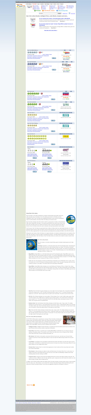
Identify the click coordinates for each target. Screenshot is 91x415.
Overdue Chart (46, 55)
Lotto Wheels (34, 57)
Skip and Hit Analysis (36, 58)
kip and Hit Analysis (62, 6)
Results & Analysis (36, 1)
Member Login (60, 1)
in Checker (43, 7)
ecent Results (35, 5)
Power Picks (35, 55)
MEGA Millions (28, 4)
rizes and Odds (70, 7)
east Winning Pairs (70, 6)
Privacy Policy (25, 402)
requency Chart (52, 5)
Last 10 (44, 54)
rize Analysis (60, 5)
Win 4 (58, 4)
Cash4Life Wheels (35, 108)
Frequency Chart (40, 55)
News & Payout (30, 58)
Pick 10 (55, 4)
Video (42, 1)
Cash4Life (42, 4)
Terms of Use (34, 402)
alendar (34, 6)
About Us (20, 402)
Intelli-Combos (29, 55)
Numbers (61, 4)
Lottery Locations (54, 1)
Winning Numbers (22, 1)
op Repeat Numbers (53, 7)
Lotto (38, 4)
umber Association (61, 7)
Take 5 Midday (47, 4)
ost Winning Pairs (70, 5)
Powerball (34, 4)
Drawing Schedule (47, 1)
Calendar (47, 54)
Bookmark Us (66, 1)
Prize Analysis (39, 57)
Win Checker (29, 57)
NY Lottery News (29, 1)
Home (17, 1)
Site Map (29, 402)
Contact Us (39, 402)
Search (38, 6)
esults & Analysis (36, 9)
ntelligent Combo (44, 5)
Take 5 (51, 4)
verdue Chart (52, 6)
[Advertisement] (21, 25)
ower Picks (43, 6)
